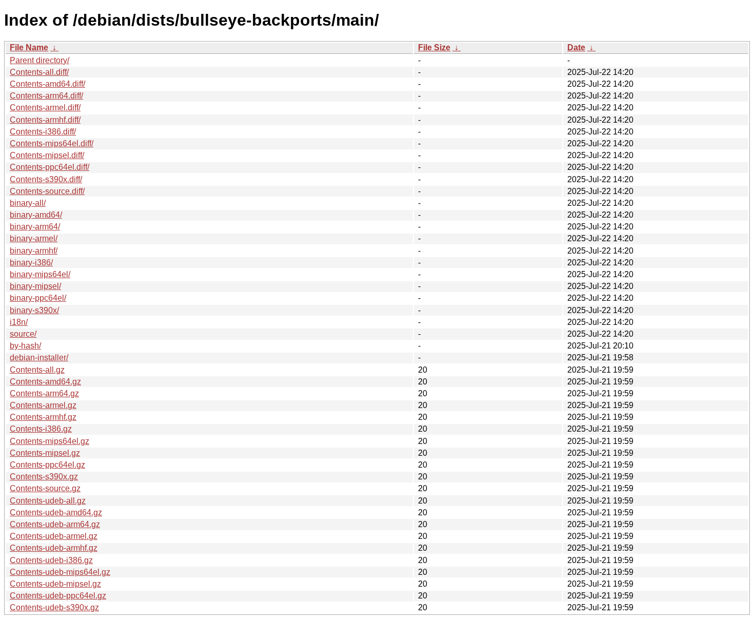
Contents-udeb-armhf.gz (53, 548)
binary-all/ (28, 203)
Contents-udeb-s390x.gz (54, 607)
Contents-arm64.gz (44, 393)
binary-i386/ (31, 262)
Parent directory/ (39, 60)
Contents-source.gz (45, 488)
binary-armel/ (33, 238)
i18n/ (19, 322)
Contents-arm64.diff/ (46, 95)
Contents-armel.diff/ (45, 107)
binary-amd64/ (36, 214)
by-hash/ (25, 345)
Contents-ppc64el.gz (47, 464)
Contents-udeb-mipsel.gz (55, 583)
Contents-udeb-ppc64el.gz (58, 595)
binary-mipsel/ (35, 286)
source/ (23, 334)
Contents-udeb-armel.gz (53, 536)
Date (576, 47)
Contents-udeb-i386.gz (51, 560)
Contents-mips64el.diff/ (51, 143)
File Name (29, 47)
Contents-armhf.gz (43, 417)
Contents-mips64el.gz (49, 441)
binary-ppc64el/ (38, 298)
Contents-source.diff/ (47, 191)
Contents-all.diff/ (39, 72)
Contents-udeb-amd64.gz (56, 512)
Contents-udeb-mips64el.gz (60, 572)
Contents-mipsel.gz (45, 453)
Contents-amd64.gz (45, 381)
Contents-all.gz (37, 369)
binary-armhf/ (33, 250)
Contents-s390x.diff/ (46, 179)
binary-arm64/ (35, 226)
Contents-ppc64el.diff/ (49, 167)
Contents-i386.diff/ (43, 131)
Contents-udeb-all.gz (48, 500)
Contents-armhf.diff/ (45, 119)
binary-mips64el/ (40, 274)
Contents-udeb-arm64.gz (55, 524)
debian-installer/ (39, 357)
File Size (434, 47)
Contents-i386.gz (41, 428)
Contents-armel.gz (43, 405)
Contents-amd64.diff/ (47, 84)
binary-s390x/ (34, 310)
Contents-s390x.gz (44, 476)
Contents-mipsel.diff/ (47, 155)
